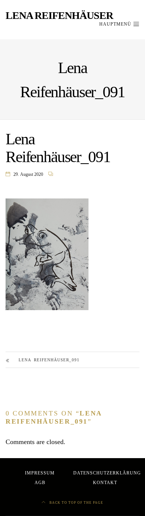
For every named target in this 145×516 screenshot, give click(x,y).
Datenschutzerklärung (107, 473)
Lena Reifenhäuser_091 (49, 360)
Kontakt (105, 482)
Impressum (40, 473)
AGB (40, 482)
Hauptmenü (116, 24)
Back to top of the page (75, 503)
